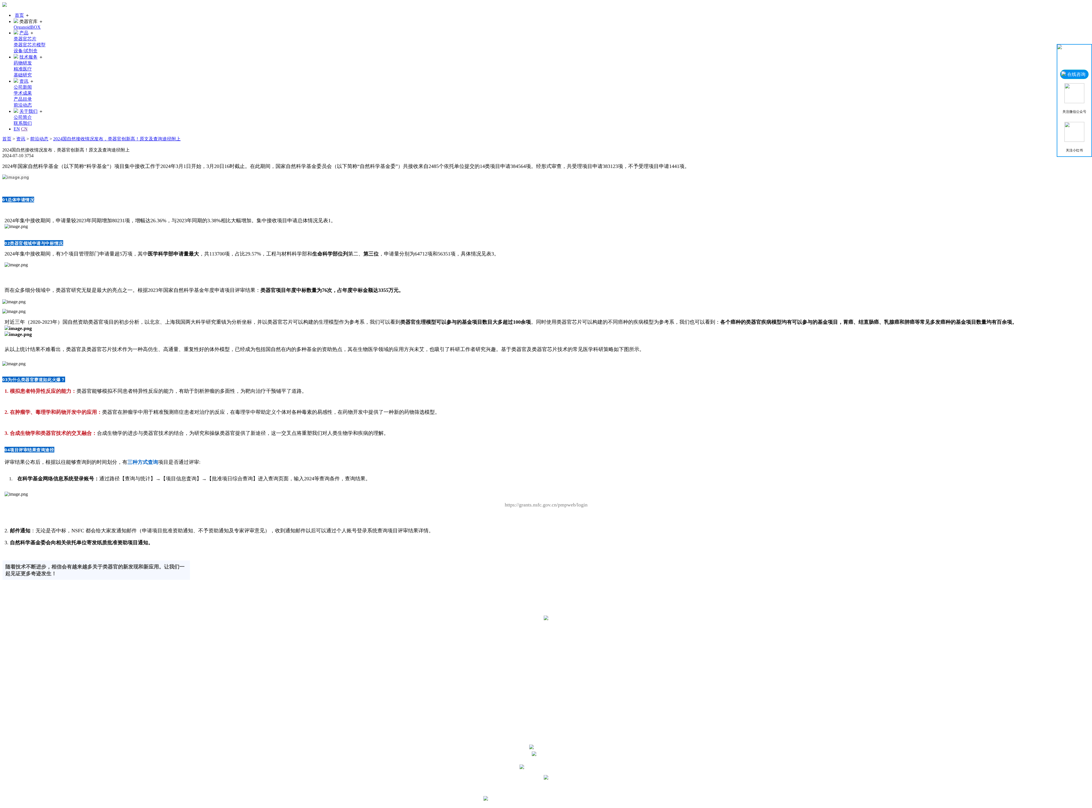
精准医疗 (23, 69)
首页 (19, 15)
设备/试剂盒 (26, 50)
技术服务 (28, 57)
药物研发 (23, 63)
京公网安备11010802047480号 (583, 799)
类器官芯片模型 (30, 44)
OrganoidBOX (27, 27)
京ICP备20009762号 (576, 788)
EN (17, 128)
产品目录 (23, 99)
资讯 (23, 81)
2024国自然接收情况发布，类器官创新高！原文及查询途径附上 (117, 138)
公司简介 (23, 117)
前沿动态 (23, 105)
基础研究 (23, 74)
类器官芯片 (25, 38)
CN (24, 128)
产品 (23, 32)
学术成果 (23, 93)
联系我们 (23, 123)
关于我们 (28, 111)
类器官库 (552, 629)
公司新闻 (23, 87)
